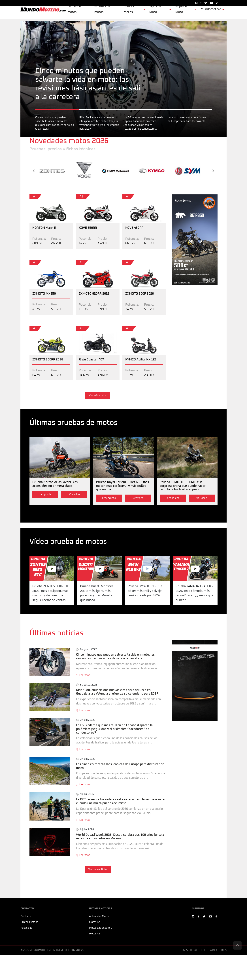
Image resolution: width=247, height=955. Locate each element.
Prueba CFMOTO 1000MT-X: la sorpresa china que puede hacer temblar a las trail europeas (185, 444)
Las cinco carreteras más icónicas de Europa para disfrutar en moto (76, 759)
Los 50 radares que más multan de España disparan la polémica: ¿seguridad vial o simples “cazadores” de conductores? (92, 723)
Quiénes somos (29, 922)
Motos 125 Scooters (100, 928)
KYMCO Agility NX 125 (137, 328)
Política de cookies (214, 950)
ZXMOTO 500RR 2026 (44, 328)
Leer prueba (45, 494)
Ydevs (80, 950)
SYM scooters (188, 168)
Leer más (84, 675)
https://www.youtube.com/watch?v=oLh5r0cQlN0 (99, 561)
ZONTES (52, 170)
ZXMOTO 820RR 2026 (91, 262)
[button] (34, 170)
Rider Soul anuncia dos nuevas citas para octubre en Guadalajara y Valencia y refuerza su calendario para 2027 (91, 687)
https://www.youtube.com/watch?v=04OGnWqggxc (195, 561)
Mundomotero (211, 9)
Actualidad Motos (99, 916)
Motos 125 (95, 922)
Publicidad (26, 928)
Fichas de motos (74, 9)
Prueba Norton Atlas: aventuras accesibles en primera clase (59, 442)
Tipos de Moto (155, 9)
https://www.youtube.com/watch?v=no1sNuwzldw (147, 561)
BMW (115, 169)
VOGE (84, 164)
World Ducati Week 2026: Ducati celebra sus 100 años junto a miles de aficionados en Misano (95, 830)
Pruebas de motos (102, 9)
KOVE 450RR (131, 196)
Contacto (25, 916)
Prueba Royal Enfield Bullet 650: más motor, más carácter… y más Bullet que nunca (120, 444)
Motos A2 (94, 933)
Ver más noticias (97, 869)
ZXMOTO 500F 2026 (136, 262)
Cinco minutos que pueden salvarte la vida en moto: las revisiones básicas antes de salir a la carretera (92, 23)
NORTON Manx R (41, 196)
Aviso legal (189, 950)
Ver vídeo (74, 494)
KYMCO (151, 170)
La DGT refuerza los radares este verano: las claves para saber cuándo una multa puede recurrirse (91, 797)
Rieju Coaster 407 (88, 328)
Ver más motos (98, 395)
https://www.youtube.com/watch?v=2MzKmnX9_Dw (51, 561)
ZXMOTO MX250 (41, 262)
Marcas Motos (129, 9)
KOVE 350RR (85, 196)
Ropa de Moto (181, 9)
